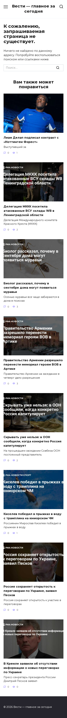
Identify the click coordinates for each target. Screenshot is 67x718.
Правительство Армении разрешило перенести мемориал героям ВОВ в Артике (33, 364)
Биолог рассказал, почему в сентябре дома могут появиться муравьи (30, 287)
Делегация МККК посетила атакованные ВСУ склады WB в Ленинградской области (29, 211)
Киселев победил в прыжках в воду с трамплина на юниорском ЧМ (32, 516)
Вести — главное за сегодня (33, 9)
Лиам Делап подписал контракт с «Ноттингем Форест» (31, 140)
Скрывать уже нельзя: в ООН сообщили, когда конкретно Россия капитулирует (32, 441)
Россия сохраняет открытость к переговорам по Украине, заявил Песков (30, 591)
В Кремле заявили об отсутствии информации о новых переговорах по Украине (31, 668)
